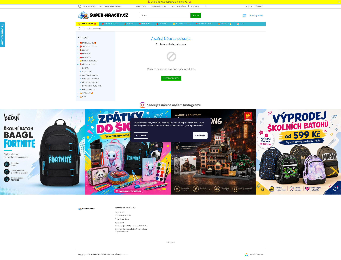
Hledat (196, 15)
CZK (248, 6)
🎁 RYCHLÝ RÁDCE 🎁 (88, 43)
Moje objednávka (179, 6)
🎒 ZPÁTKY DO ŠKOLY (88, 46)
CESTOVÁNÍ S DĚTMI (90, 75)
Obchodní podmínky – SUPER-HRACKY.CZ (131, 226)
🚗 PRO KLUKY (85, 57)
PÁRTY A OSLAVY (89, 89)
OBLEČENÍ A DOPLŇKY (90, 79)
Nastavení (141, 135)
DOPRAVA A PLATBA (159, 6)
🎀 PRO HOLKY (85, 53)
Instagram (171, 242)
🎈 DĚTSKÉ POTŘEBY (88, 64)
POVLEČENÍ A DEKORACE (91, 86)
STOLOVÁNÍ (87, 71)
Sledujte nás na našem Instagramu (174, 105)
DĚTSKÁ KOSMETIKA (90, 82)
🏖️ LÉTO (83, 96)
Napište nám (141, 6)
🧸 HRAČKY (84, 50)
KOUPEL (85, 68)
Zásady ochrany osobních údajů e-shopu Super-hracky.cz (131, 230)
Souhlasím (200, 135)
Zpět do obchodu (171, 78)
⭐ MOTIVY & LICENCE (88, 61)
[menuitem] (87, 24)
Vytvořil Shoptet (256, 254)
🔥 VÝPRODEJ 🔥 (86, 93)
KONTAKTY (195, 6)
